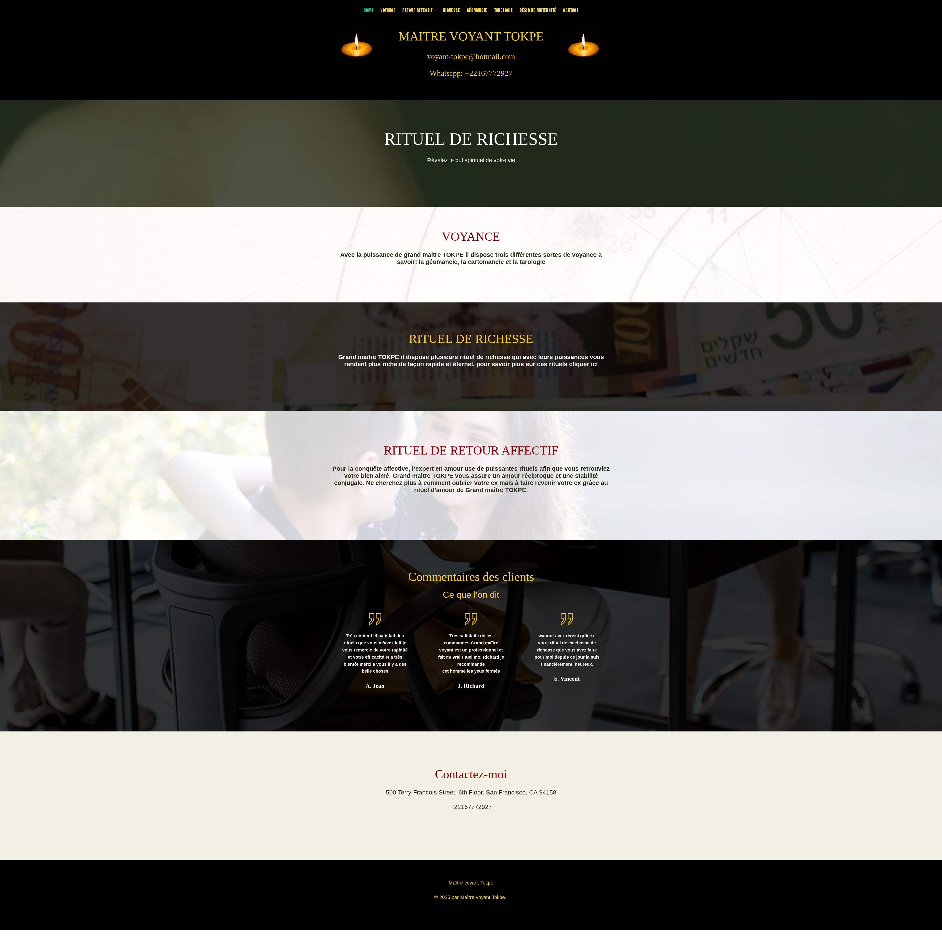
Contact (570, 10)
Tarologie (503, 10)
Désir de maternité (538, 10)
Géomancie (477, 10)
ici (594, 364)
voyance (387, 10)
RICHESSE (451, 10)
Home (369, 10)
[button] (435, 10)
